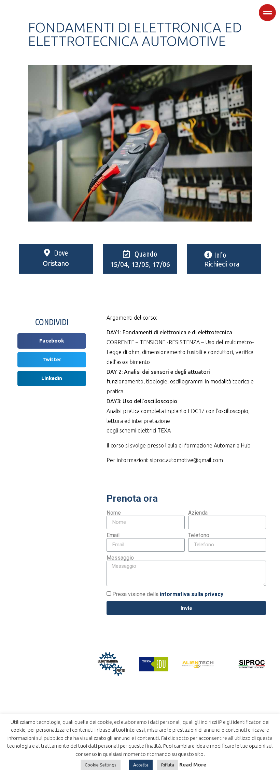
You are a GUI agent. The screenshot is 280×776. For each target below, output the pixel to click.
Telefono (198, 535)
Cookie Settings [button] (100, 764)
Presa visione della (167, 594)
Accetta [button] (141, 764)
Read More (192, 764)
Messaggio (120, 558)
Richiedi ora (221, 264)
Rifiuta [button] (167, 764)
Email (113, 535)
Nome (114, 513)
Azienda (198, 513)
